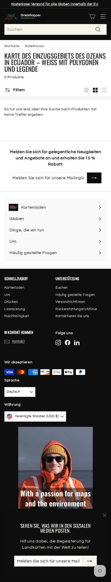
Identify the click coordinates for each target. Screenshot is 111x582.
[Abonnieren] (89, 561)
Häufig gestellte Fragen (75, 295)
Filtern (18, 90)
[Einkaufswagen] (92, 16)
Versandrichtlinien (70, 302)
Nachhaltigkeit (16, 316)
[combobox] (55, 29)
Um (7, 295)
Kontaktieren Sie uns (72, 316)
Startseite (12, 46)
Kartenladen (14, 287)
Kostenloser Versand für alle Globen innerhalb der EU (54, 4)
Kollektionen (34, 46)
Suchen (62, 287)
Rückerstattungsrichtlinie (76, 309)
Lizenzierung (14, 309)
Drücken (11, 302)
